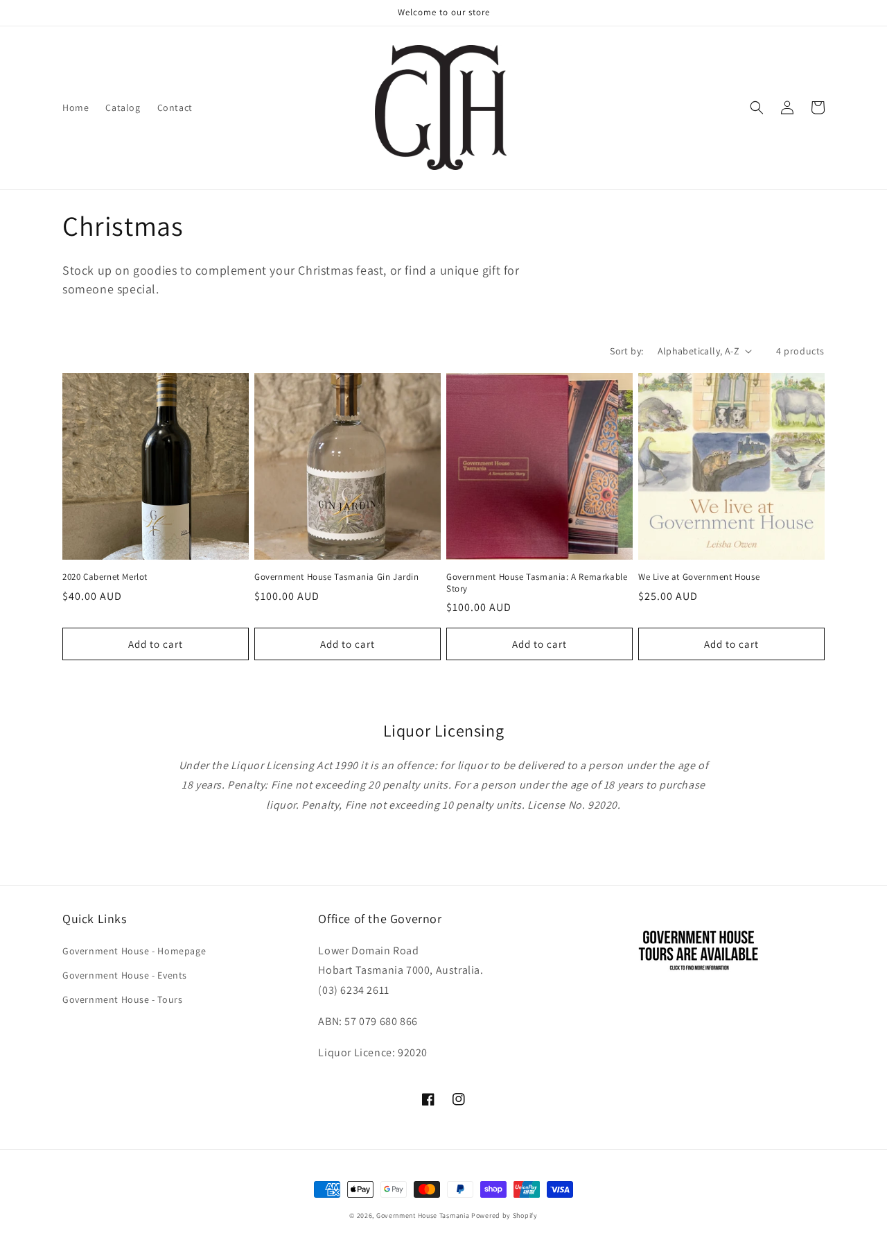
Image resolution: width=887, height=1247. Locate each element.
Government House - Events (124, 975)
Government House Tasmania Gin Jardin (336, 577)
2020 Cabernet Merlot (105, 577)
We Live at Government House (698, 577)
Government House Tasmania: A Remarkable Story (536, 582)
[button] (756, 107)
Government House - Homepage (134, 951)
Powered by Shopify (504, 1215)
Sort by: (626, 351)
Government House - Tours (122, 999)
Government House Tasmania (423, 1215)
